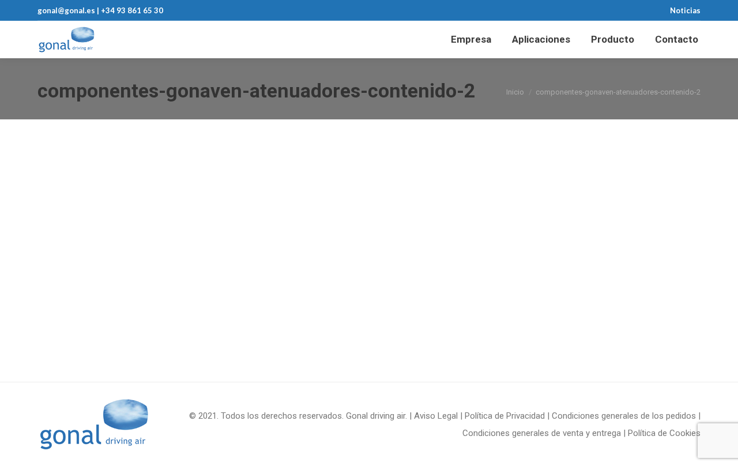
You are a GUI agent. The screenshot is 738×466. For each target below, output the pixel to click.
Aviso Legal (436, 416)
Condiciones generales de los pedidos (624, 416)
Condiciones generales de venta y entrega (541, 433)
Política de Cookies (664, 433)
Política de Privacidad (505, 416)
